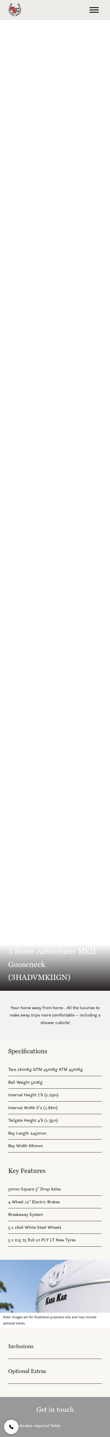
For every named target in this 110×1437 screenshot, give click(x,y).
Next (100, 1293)
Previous (10, 1293)
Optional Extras (27, 1371)
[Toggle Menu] (94, 10)
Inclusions (20, 1346)
